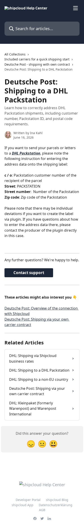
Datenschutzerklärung (55, 505)
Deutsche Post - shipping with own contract (37, 64)
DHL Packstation (26, 153)
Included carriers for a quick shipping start (36, 59)
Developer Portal (28, 500)
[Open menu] (75, 8)
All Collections (15, 54)
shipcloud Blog (57, 500)
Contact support (28, 272)
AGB (42, 510)
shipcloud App (22, 505)
